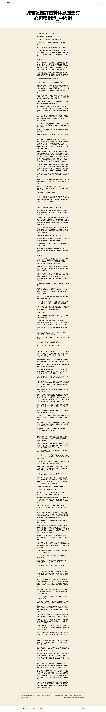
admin (50, 22)
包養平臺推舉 (64, 608)
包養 (64, 361)
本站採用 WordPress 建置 (36, 709)
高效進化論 (10, 2)
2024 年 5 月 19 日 (57, 22)
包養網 (45, 52)
